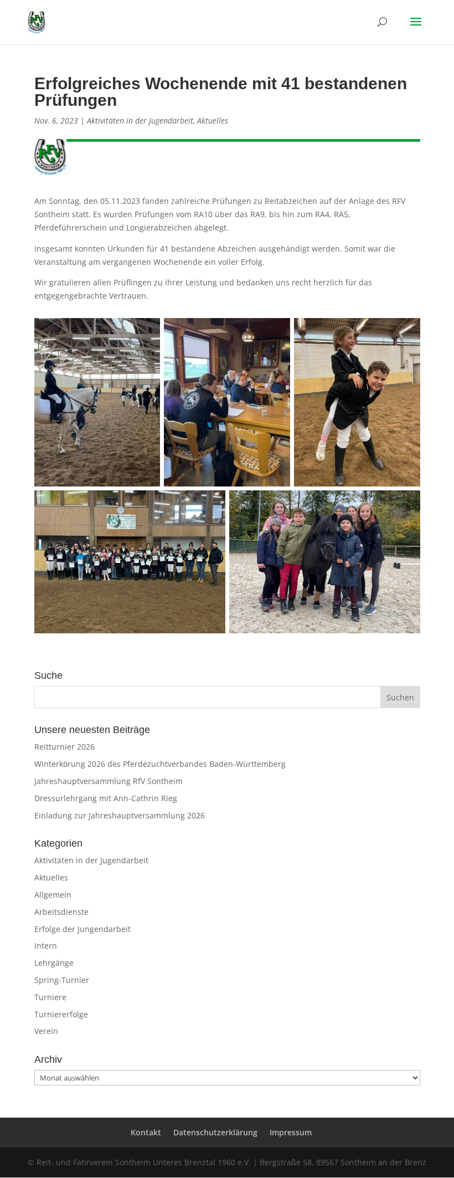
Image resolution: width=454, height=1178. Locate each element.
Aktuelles (212, 120)
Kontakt (146, 1132)
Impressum (291, 1132)
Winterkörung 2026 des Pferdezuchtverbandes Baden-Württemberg (160, 764)
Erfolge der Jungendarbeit (82, 929)
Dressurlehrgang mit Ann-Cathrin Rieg (105, 798)
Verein (46, 1031)
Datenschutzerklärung (215, 1132)
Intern (45, 945)
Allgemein (52, 894)
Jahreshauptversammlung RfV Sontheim (108, 781)
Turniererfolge (61, 1014)
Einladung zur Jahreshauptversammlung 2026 (119, 815)
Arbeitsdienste (61, 911)
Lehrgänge (54, 962)
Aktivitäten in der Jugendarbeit (140, 120)
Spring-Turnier (61, 980)
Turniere (50, 997)
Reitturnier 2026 (64, 746)
